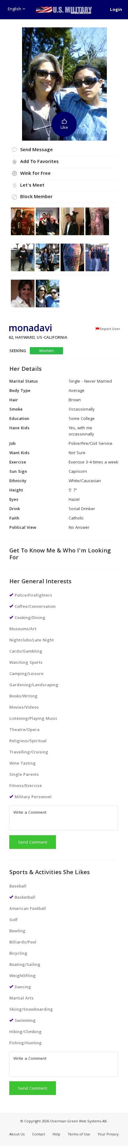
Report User (110, 329)
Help (56, 1135)
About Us (17, 1135)
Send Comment (32, 842)
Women (46, 351)
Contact (38, 1135)
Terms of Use (79, 1135)
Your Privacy (108, 1135)
